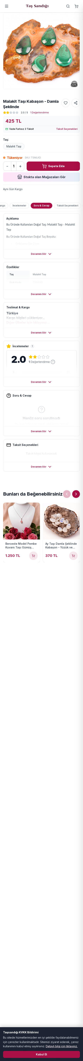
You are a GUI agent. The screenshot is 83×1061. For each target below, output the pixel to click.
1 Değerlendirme (39, 112)
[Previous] (67, 494)
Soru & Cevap (41, 205)
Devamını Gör (38, 253)
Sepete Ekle (56, 166)
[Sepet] (76, 6)
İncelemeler (19, 205)
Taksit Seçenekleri (67, 128)
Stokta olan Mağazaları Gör (45, 177)
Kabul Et (41, 1054)
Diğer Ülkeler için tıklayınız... (28, 322)
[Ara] (68, 6)
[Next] (76, 494)
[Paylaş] (75, 103)
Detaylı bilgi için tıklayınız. (62, 1046)
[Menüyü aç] (6, 6)
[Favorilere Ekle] (65, 103)
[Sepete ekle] (33, 555)
